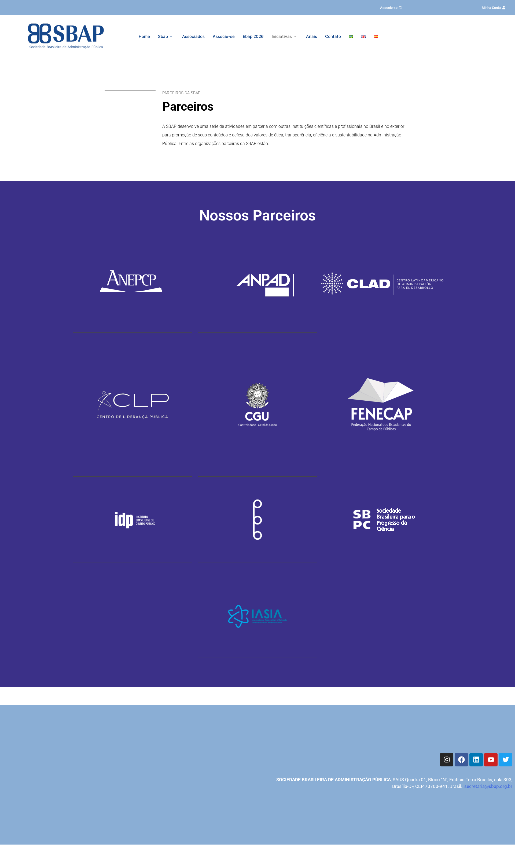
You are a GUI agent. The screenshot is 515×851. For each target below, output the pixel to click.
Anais (311, 36)
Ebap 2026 (253, 36)
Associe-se (224, 36)
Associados (193, 36)
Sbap (163, 36)
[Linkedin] (476, 759)
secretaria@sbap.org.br (488, 786)
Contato (333, 36)
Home (144, 36)
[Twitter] (505, 759)
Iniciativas (282, 36)
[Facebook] (461, 759)
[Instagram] (446, 759)
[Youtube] (491, 759)
